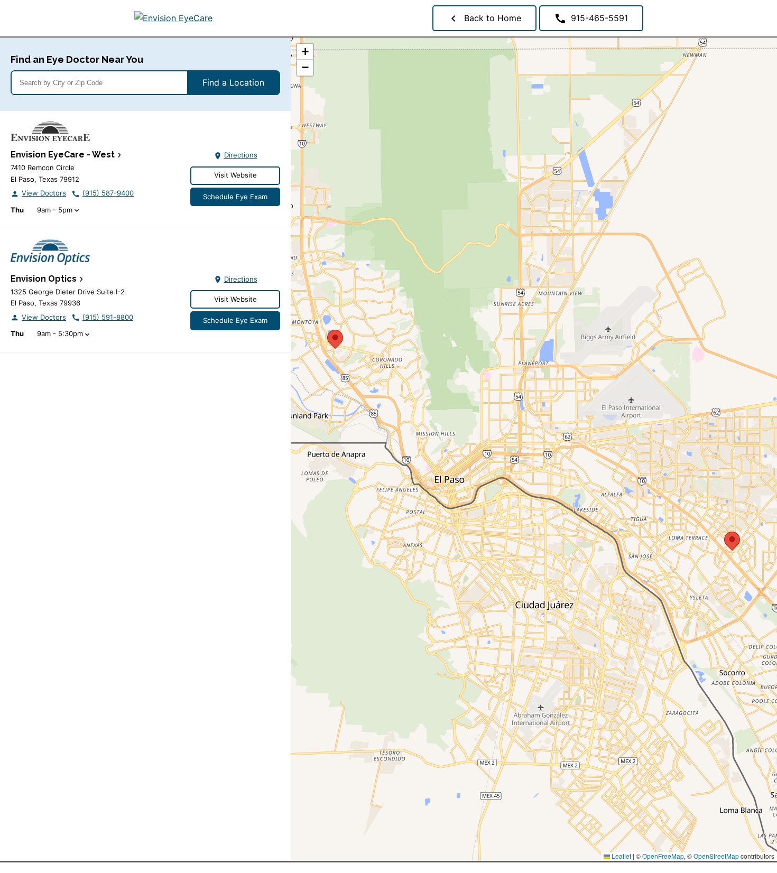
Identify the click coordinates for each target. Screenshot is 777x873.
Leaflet (620, 855)
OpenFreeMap (663, 855)
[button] (335, 337)
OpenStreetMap (716, 855)
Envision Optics (44, 279)
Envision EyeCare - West (63, 155)
